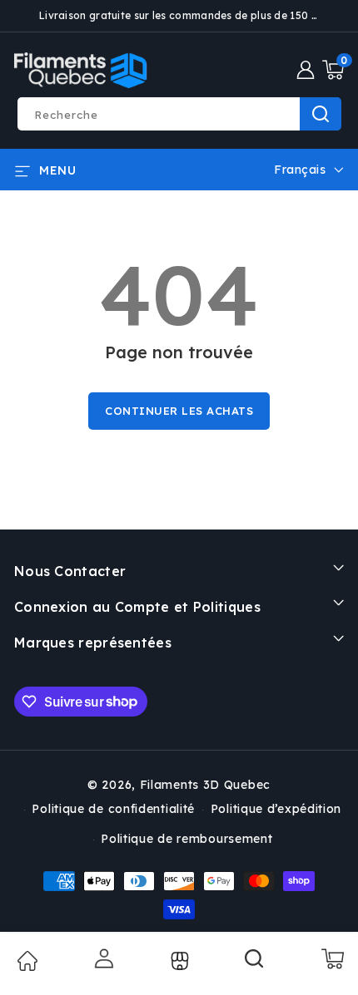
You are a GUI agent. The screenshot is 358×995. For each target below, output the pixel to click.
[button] (333, 70)
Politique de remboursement (186, 838)
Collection (178, 960)
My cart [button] (332, 958)
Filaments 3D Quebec (205, 784)
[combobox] (179, 114)
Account (102, 958)
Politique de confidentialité (113, 808)
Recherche (320, 114)
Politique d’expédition (276, 808)
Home (26, 960)
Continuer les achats (179, 410)
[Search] (254, 964)
